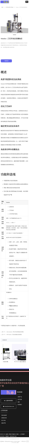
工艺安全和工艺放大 (10, 7)
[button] (26, 2)
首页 (2, 7)
